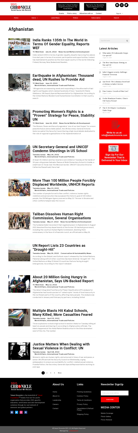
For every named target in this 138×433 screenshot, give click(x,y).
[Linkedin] (25, 412)
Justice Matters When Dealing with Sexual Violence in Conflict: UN (61, 346)
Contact (99, 13)
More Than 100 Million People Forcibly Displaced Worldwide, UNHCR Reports (64, 182)
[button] (130, 18)
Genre (34, 18)
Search (116, 18)
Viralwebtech (73, 431)
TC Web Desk (38, 52)
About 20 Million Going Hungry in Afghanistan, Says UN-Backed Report (63, 279)
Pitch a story (72, 13)
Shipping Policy (83, 414)
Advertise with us (86, 13)
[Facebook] (117, 5)
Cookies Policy (82, 396)
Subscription (96, 18)
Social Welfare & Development (77, 52)
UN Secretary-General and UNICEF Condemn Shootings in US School (60, 149)
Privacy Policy (82, 404)
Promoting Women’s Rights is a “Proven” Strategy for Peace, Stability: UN (64, 115)
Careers (56, 404)
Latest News (55, 18)
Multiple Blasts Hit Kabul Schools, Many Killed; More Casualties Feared (63, 313)
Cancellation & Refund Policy (85, 409)
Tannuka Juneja (39, 155)
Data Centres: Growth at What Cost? (115, 91)
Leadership (57, 400)
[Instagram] (122, 5)
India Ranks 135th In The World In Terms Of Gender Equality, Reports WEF (61, 44)
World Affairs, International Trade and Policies (54, 85)
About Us (56, 396)
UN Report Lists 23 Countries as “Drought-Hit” (59, 248)
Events (61, 13)
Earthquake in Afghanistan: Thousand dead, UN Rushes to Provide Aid (63, 78)
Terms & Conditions (84, 400)
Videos (75, 18)
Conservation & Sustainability (73, 253)
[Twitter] (126, 5)
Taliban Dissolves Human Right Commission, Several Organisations (62, 216)
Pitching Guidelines (84, 392)
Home (16, 18)
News (61, 52)
